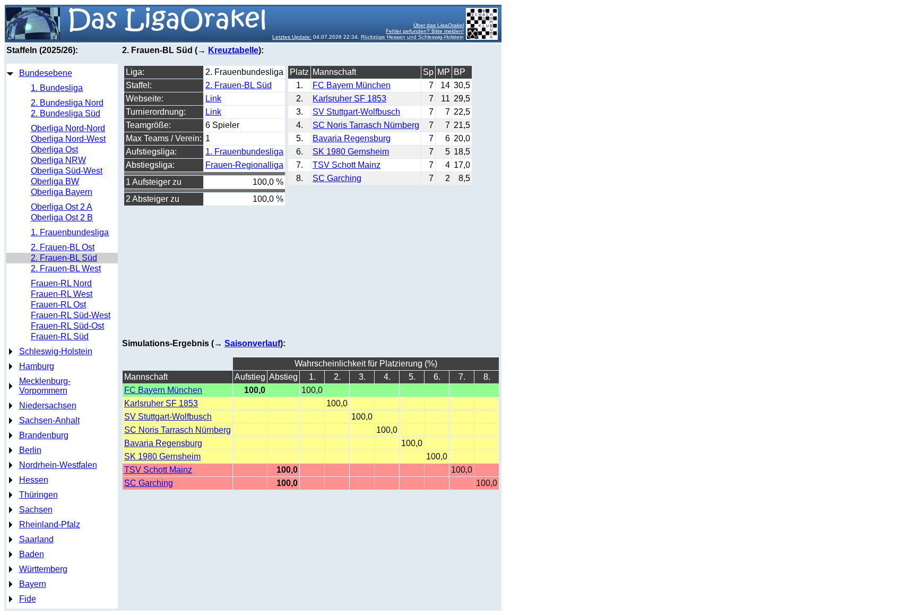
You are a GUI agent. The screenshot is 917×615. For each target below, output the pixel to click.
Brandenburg (43, 435)
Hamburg (36, 366)
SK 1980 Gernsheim (351, 151)
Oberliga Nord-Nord (68, 128)
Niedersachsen (47, 405)
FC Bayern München (352, 85)
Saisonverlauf (252, 343)
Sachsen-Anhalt (49, 420)
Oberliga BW (55, 181)
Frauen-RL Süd (60, 336)
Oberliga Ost (54, 149)
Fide (27, 598)
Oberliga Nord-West (68, 138)
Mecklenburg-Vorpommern (45, 386)
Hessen (33, 479)
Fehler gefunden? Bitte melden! (425, 31)
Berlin (30, 450)
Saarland (36, 539)
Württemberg (43, 569)
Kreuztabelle (233, 50)
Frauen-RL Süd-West (70, 315)
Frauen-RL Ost (58, 304)
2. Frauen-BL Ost (62, 247)
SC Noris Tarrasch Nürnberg (366, 125)
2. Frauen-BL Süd (64, 257)
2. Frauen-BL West (66, 268)
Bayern (32, 583)
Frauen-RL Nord (61, 283)
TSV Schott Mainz (346, 164)
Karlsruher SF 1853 (349, 98)
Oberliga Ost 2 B (62, 217)
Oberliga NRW (58, 160)
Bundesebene (45, 73)
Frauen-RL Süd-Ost (67, 325)
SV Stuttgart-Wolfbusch (356, 111)
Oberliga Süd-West (66, 170)
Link (213, 98)
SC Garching (337, 178)
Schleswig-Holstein (55, 351)
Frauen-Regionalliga (244, 164)
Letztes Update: (292, 37)
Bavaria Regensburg (352, 138)
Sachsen (36, 509)
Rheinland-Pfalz (49, 524)
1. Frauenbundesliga (70, 232)
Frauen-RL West (61, 293)
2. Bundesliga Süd (65, 113)
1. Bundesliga (57, 87)
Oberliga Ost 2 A (61, 206)
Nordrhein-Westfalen (58, 464)
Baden (31, 554)
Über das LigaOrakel (438, 25)
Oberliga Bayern (61, 192)
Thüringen (38, 494)
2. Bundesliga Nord (67, 102)
